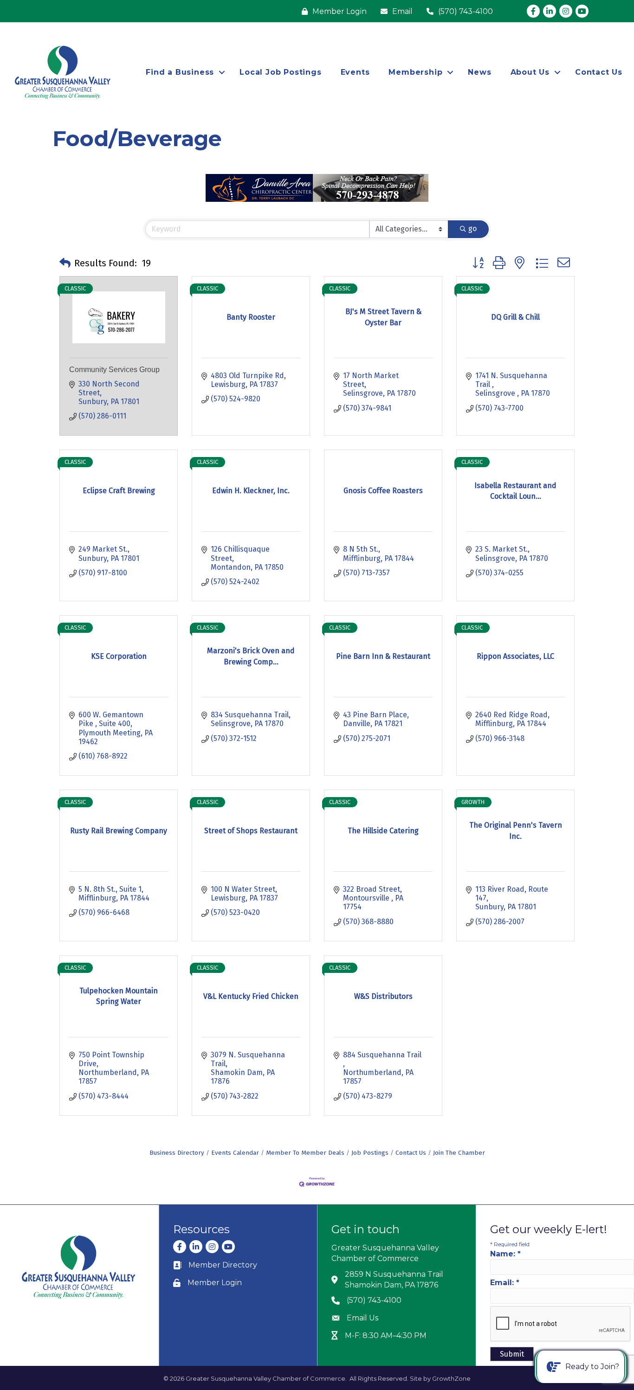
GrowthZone (451, 1378)
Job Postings (369, 1153)
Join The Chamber (459, 1153)
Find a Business (180, 72)
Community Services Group (114, 369)
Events (355, 72)
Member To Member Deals (305, 1153)
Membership (415, 72)
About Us (530, 72)
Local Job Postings (280, 72)
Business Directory (176, 1153)
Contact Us (598, 72)
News (479, 72)
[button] (65, 263)
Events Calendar (235, 1153)
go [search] (472, 228)
